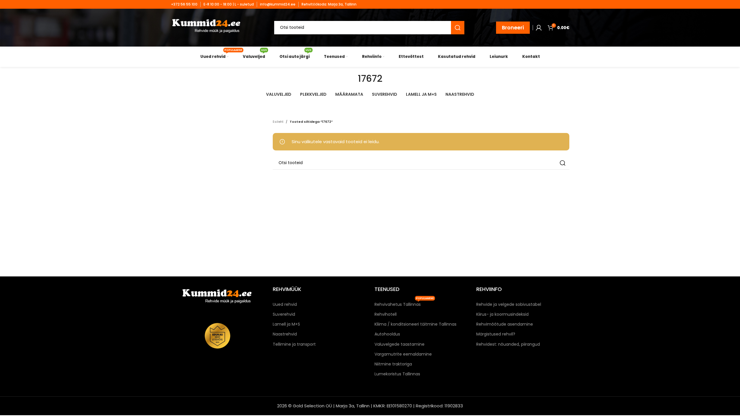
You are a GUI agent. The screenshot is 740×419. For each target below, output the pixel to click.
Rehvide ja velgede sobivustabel (508, 304)
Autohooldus (387, 334)
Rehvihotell (386, 314)
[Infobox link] (184, 4)
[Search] (457, 27)
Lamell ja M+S (286, 324)
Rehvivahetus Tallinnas (404, 303)
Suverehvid (284, 314)
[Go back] (350, 78)
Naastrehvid (285, 334)
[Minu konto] (539, 27)
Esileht (278, 121)
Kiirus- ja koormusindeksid (502, 314)
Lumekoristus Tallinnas (397, 374)
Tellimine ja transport (294, 344)
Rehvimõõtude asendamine (504, 324)
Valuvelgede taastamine (400, 344)
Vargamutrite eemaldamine (403, 354)
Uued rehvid (285, 304)
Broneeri (513, 27)
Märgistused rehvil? (495, 334)
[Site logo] (207, 27)
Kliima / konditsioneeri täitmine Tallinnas (416, 324)
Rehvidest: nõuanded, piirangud (508, 344)
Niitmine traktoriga (393, 364)
